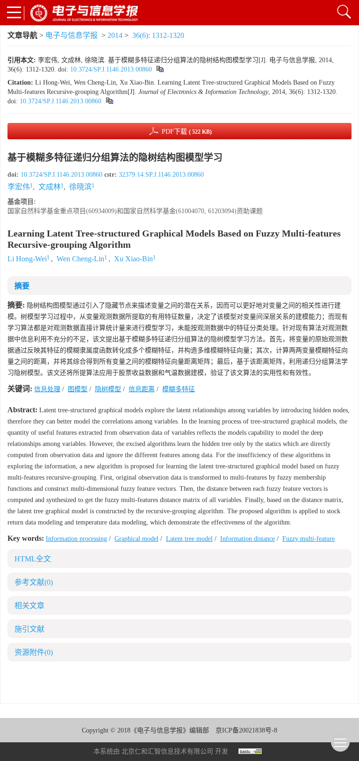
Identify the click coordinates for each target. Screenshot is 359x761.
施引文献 (29, 629)
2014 (115, 35)
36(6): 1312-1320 (158, 35)
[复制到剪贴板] (159, 69)
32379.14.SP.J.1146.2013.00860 (161, 174)
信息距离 (142, 389)
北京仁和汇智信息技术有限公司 (167, 751)
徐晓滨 (80, 187)
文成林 (49, 187)
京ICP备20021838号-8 (246, 730)
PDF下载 (187, 131)
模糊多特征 (178, 389)
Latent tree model (189, 538)
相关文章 (29, 606)
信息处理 (47, 389)
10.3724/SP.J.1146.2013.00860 (111, 69)
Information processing (76, 538)
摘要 (21, 286)
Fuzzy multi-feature (308, 538)
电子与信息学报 (71, 35)
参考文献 (33, 582)
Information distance (247, 538)
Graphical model (136, 538)
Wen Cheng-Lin (80, 259)
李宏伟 (18, 187)
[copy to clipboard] (109, 101)
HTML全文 (32, 559)
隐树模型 (108, 389)
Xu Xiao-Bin (133, 259)
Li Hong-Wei (27, 259)
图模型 (77, 389)
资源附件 (33, 652)
